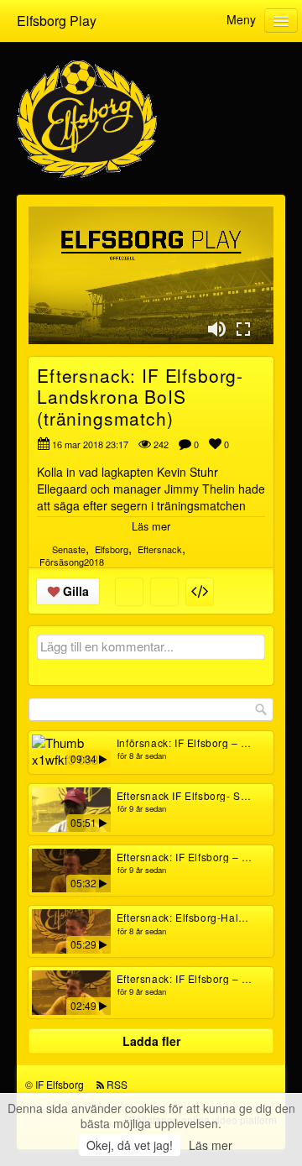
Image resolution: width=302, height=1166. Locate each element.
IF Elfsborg (59, 1084)
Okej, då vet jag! (129, 1145)
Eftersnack (160, 549)
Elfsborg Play (56, 20)
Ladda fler (151, 1041)
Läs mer (210, 1145)
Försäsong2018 (71, 561)
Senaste (69, 549)
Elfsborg (111, 549)
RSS (117, 1084)
